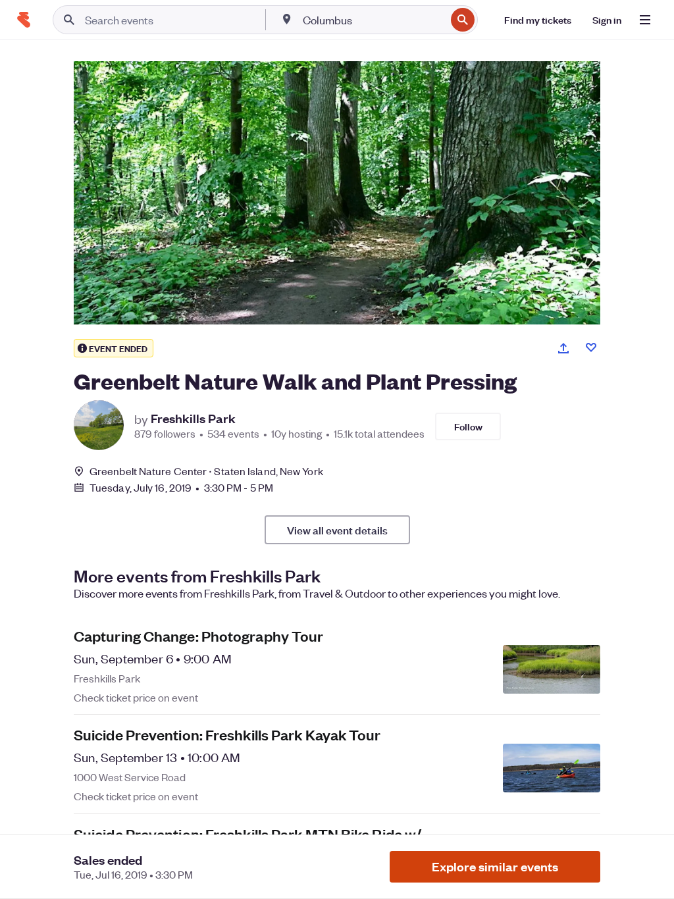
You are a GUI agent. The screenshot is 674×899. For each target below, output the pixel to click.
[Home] (24, 20)
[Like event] (591, 347)
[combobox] (373, 20)
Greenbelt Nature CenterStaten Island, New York (206, 471)
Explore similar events (495, 866)
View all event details (337, 530)
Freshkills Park (193, 418)
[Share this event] (563, 348)
